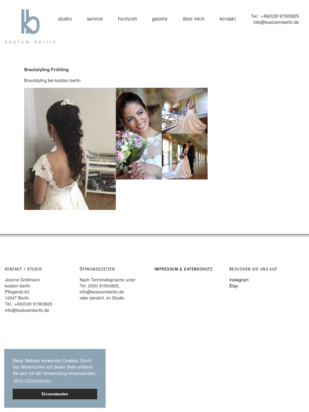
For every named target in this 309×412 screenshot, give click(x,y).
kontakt (228, 18)
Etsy (233, 285)
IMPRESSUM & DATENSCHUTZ (183, 269)
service (95, 18)
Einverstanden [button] (55, 394)
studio (65, 18)
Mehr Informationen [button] (32, 380)
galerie (159, 18)
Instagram (239, 279)
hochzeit (127, 18)
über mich (194, 18)
